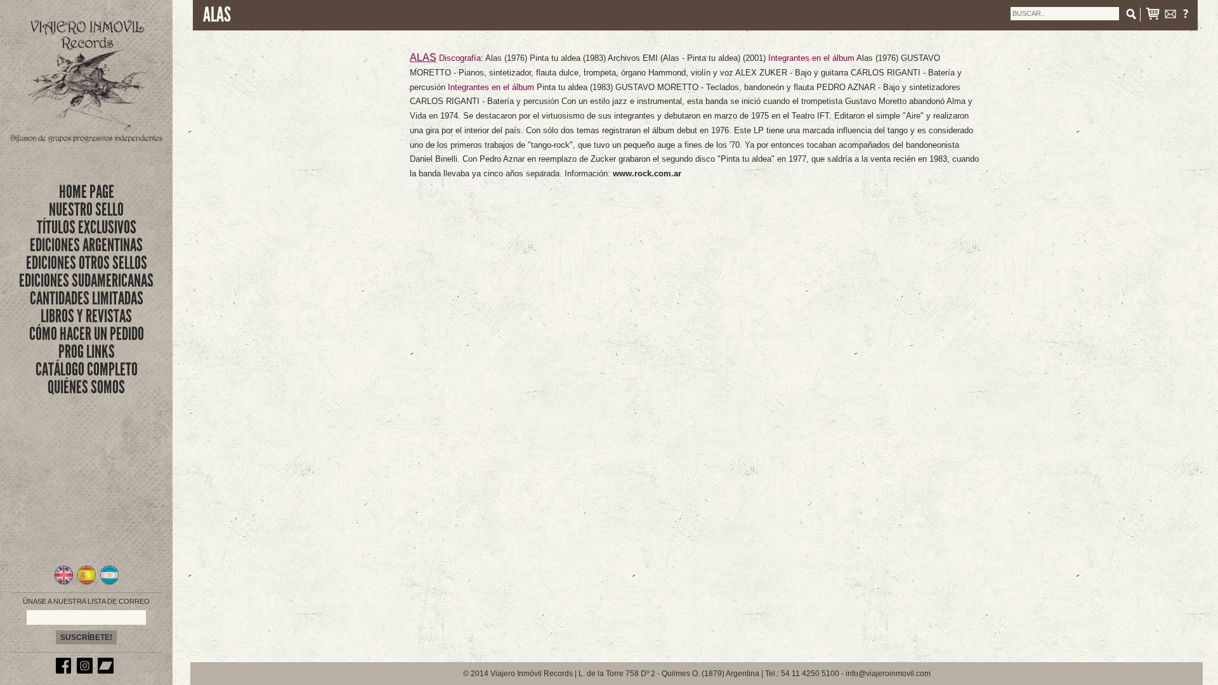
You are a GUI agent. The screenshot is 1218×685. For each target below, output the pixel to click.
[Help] (1186, 16)
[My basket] (1153, 16)
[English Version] (63, 583)
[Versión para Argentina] (109, 583)
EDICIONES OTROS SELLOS (86, 263)
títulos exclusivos (86, 227)
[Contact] (1170, 16)
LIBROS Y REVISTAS (86, 316)
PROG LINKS (86, 352)
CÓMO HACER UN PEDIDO (86, 334)
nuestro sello (86, 210)
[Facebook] (65, 671)
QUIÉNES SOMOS (86, 387)
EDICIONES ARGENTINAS (86, 245)
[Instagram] (86, 671)
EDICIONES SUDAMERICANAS (86, 281)
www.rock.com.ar (647, 173)
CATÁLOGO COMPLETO (87, 369)
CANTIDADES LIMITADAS (86, 298)
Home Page (86, 192)
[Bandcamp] (107, 671)
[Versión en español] (86, 583)
